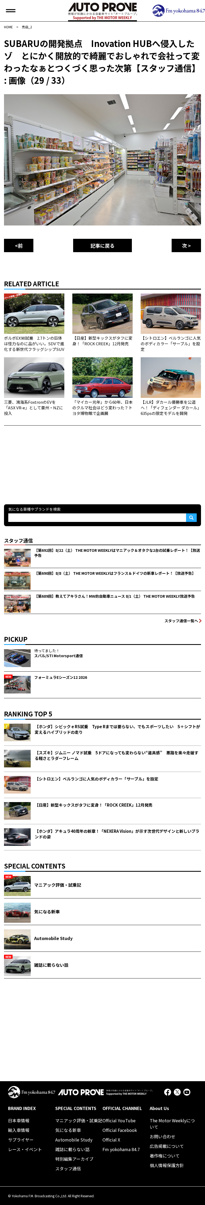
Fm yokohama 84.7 (121, 1149)
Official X (111, 1139)
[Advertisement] (44, 459)
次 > (186, 245)
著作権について (165, 1155)
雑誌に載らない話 (72, 1149)
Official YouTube (119, 1120)
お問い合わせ (162, 1136)
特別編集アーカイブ (74, 1159)
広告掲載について (167, 1146)
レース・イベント (25, 1149)
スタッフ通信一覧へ (181, 620)
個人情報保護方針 (167, 1165)
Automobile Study (73, 1139)
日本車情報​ (18, 1120)
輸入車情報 (18, 1130)
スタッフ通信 (68, 1168)
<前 (19, 245)
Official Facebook (119, 1130)
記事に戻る (102, 245)
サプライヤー (21, 1139)
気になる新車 (68, 1130)
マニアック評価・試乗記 (78, 1120)
